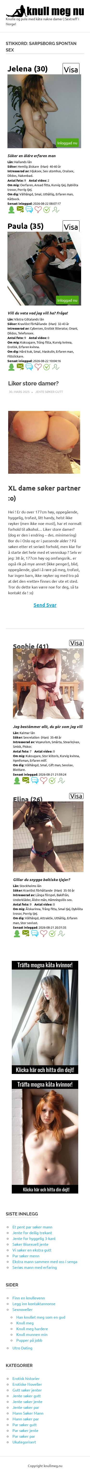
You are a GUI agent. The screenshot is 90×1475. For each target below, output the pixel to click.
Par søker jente (25, 1430)
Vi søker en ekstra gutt (31, 1249)
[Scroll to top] (81, 1466)
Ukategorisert (24, 1441)
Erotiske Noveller (27, 1384)
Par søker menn (25, 1255)
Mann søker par (25, 1418)
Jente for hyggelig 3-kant (34, 1238)
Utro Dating (22, 1347)
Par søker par (23, 1436)
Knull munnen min (32, 1334)
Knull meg (25, 1322)
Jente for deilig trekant (32, 1232)
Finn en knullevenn (28, 1297)
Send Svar (45, 605)
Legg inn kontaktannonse (33, 1303)
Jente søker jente (27, 1401)
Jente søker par (25, 1407)
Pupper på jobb (29, 1340)
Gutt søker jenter (27, 1389)
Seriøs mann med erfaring (34, 1267)
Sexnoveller (22, 1309)
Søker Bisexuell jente (30, 1244)
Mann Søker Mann (27, 1413)
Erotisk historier (26, 1378)
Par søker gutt (24, 1424)
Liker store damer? (33, 383)
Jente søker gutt (49, 392)
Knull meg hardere (32, 1328)
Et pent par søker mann (32, 1226)
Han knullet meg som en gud (40, 1317)
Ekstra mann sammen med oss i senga (44, 1261)
